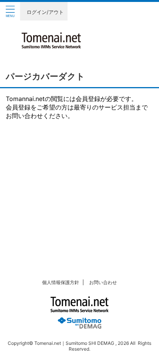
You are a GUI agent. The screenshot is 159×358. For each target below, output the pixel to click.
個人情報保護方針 (60, 282)
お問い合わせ (103, 282)
